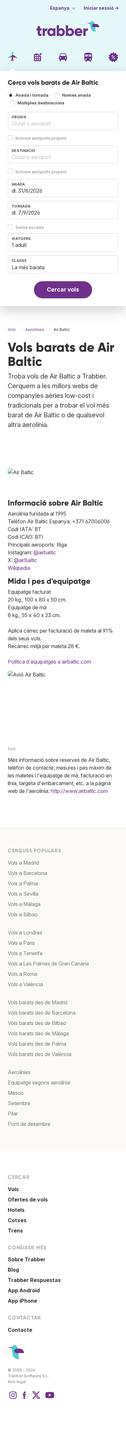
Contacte (20, 1330)
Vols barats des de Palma (37, 1044)
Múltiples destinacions (40, 103)
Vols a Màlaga (24, 904)
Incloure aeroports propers (41, 138)
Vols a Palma (23, 883)
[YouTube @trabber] (49, 1398)
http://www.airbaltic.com (79, 791)
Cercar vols (63, 289)
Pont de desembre (29, 1124)
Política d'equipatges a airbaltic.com (49, 661)
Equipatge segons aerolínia (39, 1082)
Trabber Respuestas (34, 1280)
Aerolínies (19, 1072)
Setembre (19, 1103)
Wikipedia (19, 568)
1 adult (19, 245)
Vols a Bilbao (23, 914)
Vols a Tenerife (25, 953)
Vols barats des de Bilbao (37, 1023)
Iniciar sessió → (101, 8)
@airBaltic (25, 560)
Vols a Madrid (23, 862)
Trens (15, 1230)
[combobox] (63, 121)
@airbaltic (45, 552)
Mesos (16, 1093)
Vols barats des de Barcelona (42, 1012)
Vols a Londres (25, 932)
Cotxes (17, 1220)
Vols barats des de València (39, 1054)
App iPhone (22, 1300)
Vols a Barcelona (27, 873)
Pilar (13, 1113)
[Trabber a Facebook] (24, 1398)
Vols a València (25, 984)
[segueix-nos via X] (36, 1398)
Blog (13, 1269)
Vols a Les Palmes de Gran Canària (48, 963)
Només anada (76, 95)
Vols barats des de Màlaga (38, 1033)
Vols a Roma (22, 974)
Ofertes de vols (28, 1199)
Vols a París (21, 943)
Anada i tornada (32, 95)
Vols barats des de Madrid (38, 1002)
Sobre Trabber (27, 1259)
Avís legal (17, 1381)
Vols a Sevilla (23, 894)
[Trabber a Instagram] (13, 1398)
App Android (24, 1290)
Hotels (16, 1210)
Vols (13, 1189)
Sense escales (30, 227)
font (12, 748)
